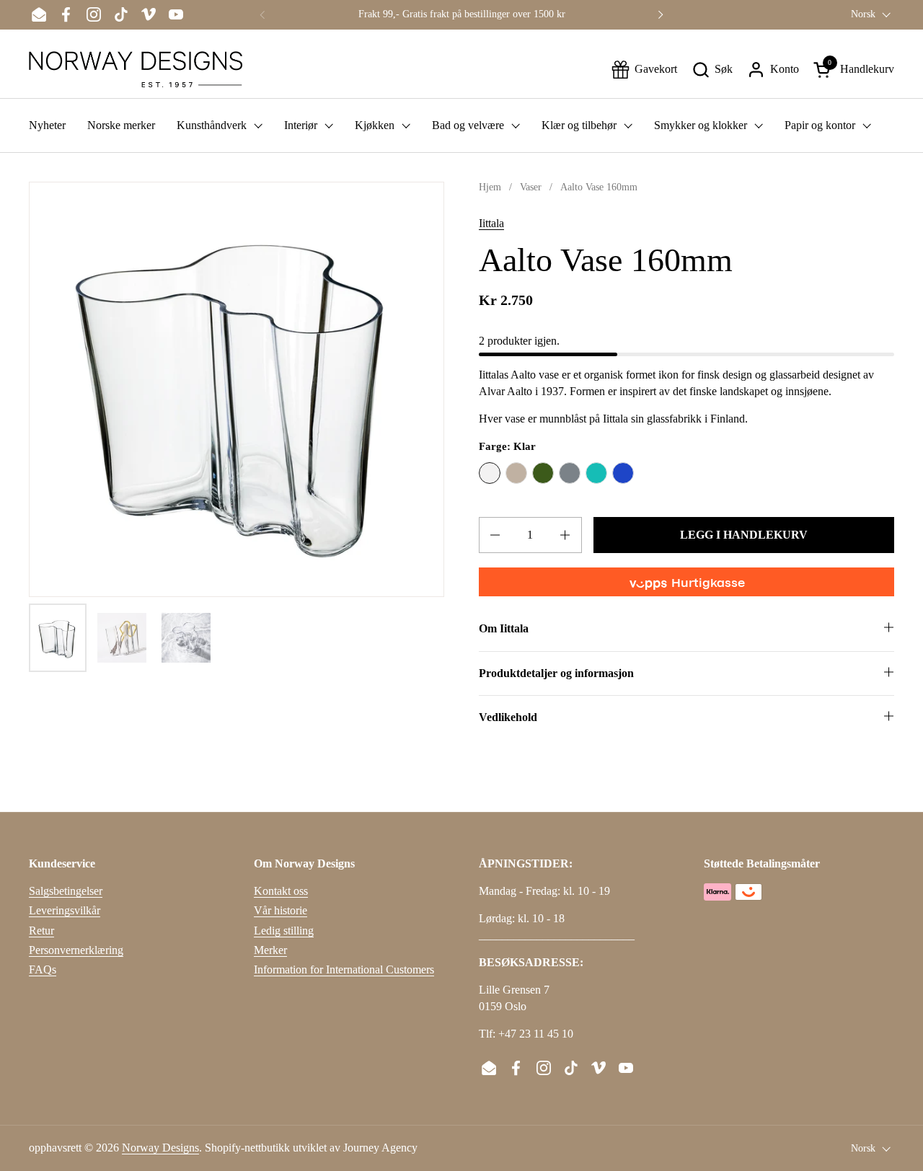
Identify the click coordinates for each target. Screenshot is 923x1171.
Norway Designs (160, 1147)
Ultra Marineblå (623, 473)
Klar (489, 473)
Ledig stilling (284, 930)
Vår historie (280, 910)
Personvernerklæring (76, 950)
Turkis (596, 473)
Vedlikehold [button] (508, 717)
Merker (270, 950)
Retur (41, 930)
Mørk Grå (569, 473)
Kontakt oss (281, 891)
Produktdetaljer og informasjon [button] (556, 673)
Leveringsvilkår (64, 910)
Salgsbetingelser (65, 891)
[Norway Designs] (135, 69)
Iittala (491, 223)
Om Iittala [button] (504, 628)
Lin (516, 473)
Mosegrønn (543, 473)
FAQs (42, 969)
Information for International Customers (344, 969)
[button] (712, 70)
